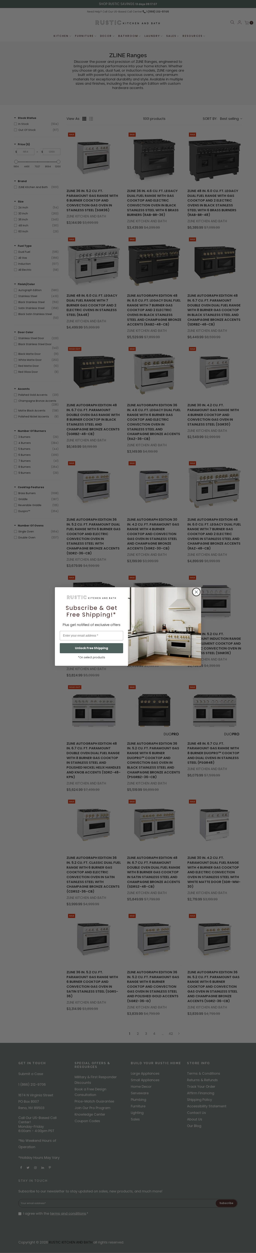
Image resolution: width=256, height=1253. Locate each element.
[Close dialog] (196, 592)
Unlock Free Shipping (91, 648)
